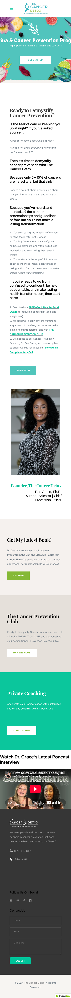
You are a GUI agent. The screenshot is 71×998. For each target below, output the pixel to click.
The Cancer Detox (34, 982)
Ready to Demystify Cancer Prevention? (32, 113)
